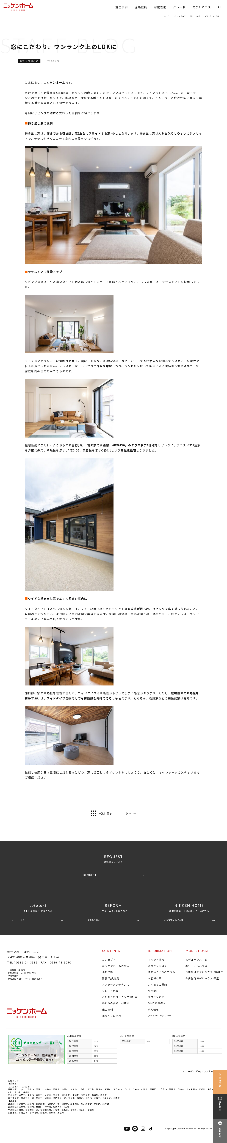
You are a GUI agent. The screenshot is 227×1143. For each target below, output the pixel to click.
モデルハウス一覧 (196, 959)
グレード (179, 7)
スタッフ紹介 (156, 997)
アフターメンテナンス (115, 984)
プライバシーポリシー (159, 1015)
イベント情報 (156, 959)
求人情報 (153, 1009)
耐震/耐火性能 (111, 978)
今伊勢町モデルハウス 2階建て (204, 972)
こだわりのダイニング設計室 (120, 997)
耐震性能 (160, 7)
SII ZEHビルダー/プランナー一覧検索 (202, 1071)
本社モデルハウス (196, 966)
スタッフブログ (157, 966)
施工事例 (121, 7)
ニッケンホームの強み (115, 966)
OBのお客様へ (157, 1003)
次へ (128, 813)
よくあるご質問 (157, 984)
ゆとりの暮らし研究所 (115, 1003)
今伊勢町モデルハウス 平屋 (202, 978)
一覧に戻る (105, 813)
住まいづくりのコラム (161, 972)
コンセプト (109, 959)
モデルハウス (201, 7)
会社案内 (153, 990)
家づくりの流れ (111, 1015)
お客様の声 (155, 978)
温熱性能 (141, 7)
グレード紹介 (110, 990)
